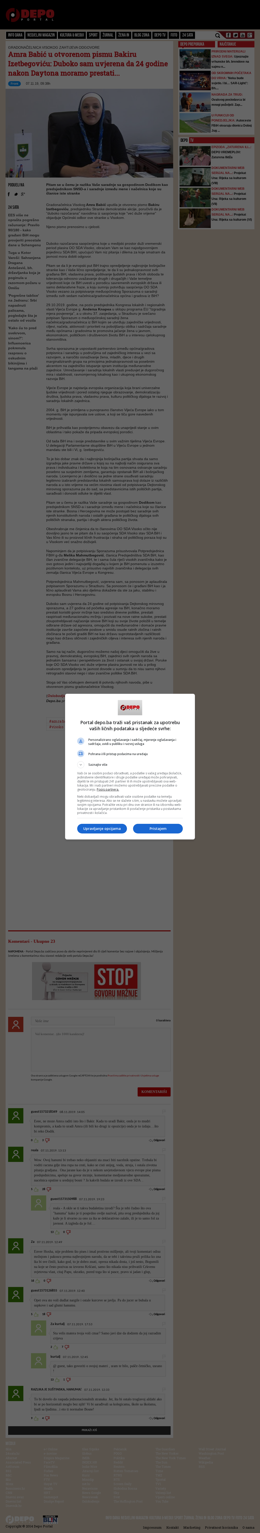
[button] (130, 764)
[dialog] (130, 767)
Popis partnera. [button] (108, 789)
